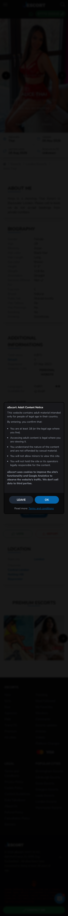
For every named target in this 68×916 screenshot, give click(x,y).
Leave (21, 500)
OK (47, 500)
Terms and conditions (41, 508)
